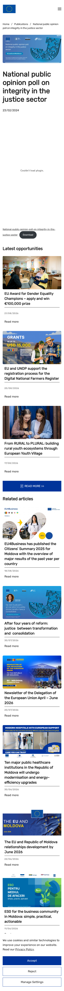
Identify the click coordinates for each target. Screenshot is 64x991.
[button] (59, 9)
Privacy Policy (24, 949)
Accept (32, 960)
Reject (32, 971)
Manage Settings (32, 982)
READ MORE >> (34, 486)
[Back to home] (9, 9)
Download (28, 234)
